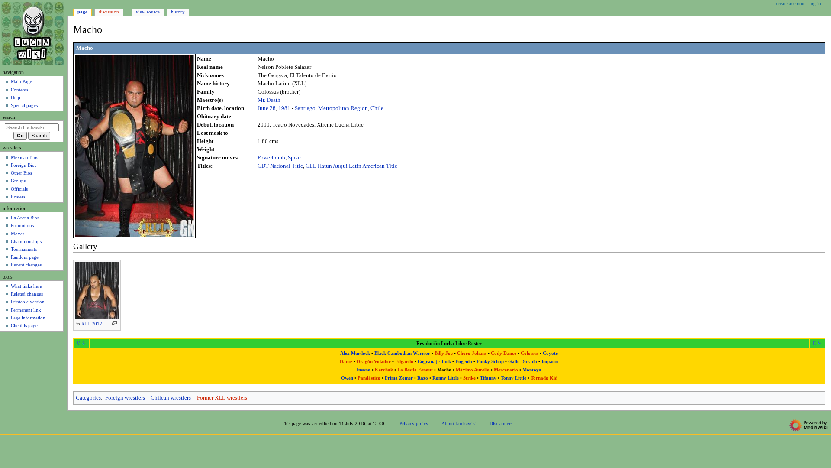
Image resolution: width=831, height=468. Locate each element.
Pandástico (369, 378)
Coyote (550, 353)
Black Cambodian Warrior (402, 353)
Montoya (531, 369)
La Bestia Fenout (415, 369)
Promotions (22, 225)
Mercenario (506, 369)
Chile (376, 108)
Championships (26, 241)
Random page (25, 257)
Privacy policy (413, 423)
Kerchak (384, 369)
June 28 (267, 108)
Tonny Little (513, 378)
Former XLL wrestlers (222, 398)
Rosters (18, 196)
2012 (97, 323)
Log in (815, 3)
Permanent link (26, 309)
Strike (469, 378)
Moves (17, 233)
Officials (19, 189)
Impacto (550, 361)
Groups (18, 180)
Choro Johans (471, 353)
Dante (346, 361)
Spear (294, 158)
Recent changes (26, 264)
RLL (85, 323)
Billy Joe (444, 353)
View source (148, 11)
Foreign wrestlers (125, 398)
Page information (28, 317)
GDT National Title (280, 166)
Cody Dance (503, 353)
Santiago (305, 108)
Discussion (109, 11)
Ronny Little (445, 378)
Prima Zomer (399, 378)
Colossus (529, 353)
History (178, 11)
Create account (790, 3)
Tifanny (488, 378)
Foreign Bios (23, 165)
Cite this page (24, 325)
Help (15, 97)
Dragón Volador (374, 361)
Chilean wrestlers (171, 398)
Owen (347, 378)
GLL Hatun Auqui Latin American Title (351, 166)
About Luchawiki (459, 423)
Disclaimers (501, 423)
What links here (26, 286)
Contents (19, 89)
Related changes (27, 293)
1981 (284, 108)
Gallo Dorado (522, 361)
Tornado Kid (544, 378)
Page (82, 11)
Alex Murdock (355, 353)
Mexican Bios (24, 157)
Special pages (24, 105)
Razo (422, 378)
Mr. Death (269, 100)
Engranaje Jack (434, 361)
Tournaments (24, 249)
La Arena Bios (25, 217)
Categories (88, 398)
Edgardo (404, 361)
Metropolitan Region (343, 108)
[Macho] (134, 145)
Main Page (21, 81)
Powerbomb (271, 158)
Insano (363, 369)
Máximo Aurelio (473, 369)
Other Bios (21, 173)
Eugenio (463, 361)
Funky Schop (490, 361)
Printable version (28, 301)
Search (9, 117)
